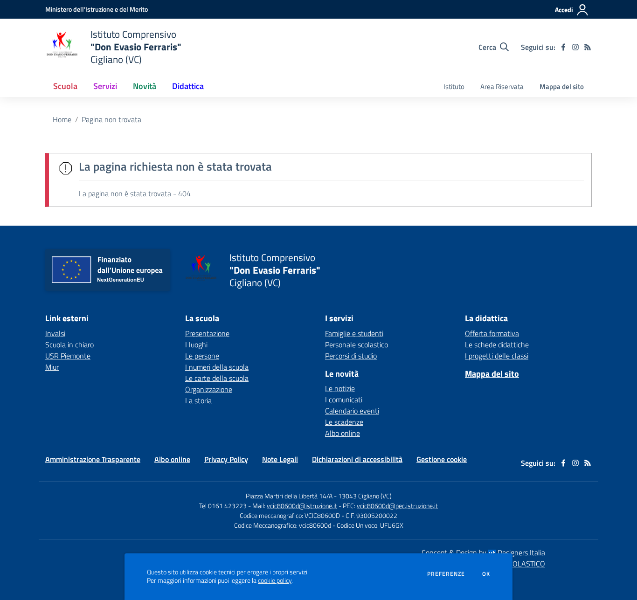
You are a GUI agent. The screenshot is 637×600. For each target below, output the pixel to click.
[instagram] (575, 47)
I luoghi (196, 344)
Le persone (202, 355)
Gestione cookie (441, 459)
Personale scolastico (356, 344)
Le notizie (340, 388)
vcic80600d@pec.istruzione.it (397, 505)
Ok (486, 574)
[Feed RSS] (587, 47)
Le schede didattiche (497, 344)
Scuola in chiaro (69, 344)
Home (62, 119)
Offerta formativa (492, 333)
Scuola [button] (65, 86)
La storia (198, 400)
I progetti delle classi (496, 355)
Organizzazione (208, 389)
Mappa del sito (562, 86)
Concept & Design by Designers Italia (483, 552)
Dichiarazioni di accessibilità (357, 459)
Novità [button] (144, 86)
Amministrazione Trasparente (92, 459)
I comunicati (343, 399)
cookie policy (274, 580)
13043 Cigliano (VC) (365, 496)
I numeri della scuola (217, 366)
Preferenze (446, 574)
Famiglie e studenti (354, 333)
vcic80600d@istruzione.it (302, 505)
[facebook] (563, 47)
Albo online (342, 433)
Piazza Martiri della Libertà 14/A (289, 496)
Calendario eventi (352, 410)
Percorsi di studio (351, 355)
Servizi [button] (105, 86)
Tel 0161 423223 (223, 505)
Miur (52, 366)
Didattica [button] (188, 86)
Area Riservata (502, 86)
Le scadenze (344, 422)
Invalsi (55, 333)
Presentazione (207, 333)
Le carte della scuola (217, 378)
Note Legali (280, 459)
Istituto (453, 86)
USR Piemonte (67, 355)
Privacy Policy (226, 459)
